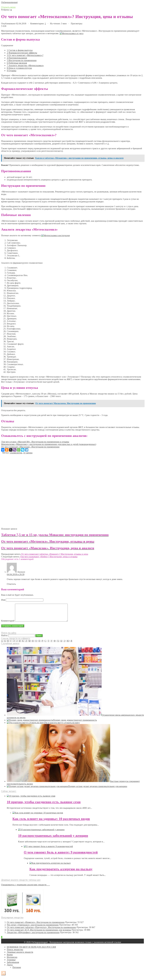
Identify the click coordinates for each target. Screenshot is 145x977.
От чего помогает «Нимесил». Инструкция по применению (36, 922)
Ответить (11, 584)
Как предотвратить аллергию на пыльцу (60, 869)
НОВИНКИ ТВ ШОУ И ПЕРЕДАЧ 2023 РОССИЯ (31, 947)
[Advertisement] (72, 489)
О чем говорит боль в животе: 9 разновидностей (61, 852)
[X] (10, 450)
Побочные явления (17, 63)
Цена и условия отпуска (19, 68)
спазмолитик (16, 453)
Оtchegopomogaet (9, 2)
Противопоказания (17, 58)
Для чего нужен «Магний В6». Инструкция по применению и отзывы (35, 442)
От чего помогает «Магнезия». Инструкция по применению (30, 447)
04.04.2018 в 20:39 (15, 574)
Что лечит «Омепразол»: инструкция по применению (33, 925)
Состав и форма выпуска (20, 50)
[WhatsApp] (18, 450)
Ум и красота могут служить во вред (62, 722)
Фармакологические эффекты (22, 53)
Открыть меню (8, 7)
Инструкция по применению (22, 60)
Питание (16, 967)
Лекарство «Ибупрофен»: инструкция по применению (33, 932)
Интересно (12, 957)
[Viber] (14, 450)
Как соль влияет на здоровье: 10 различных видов (51, 819)
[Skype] (22, 450)
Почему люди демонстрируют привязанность (75, 720)
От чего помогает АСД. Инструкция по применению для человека (39, 930)
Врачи (10, 954)
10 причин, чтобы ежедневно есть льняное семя (44, 802)
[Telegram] (26, 450)
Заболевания (13, 962)
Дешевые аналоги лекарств (20, 952)
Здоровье (11, 959)
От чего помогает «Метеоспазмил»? (25, 55)
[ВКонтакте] (3, 450)
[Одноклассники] (6, 450)
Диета (10, 965)
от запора (27, 453)
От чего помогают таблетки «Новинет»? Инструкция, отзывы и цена (54, 554)
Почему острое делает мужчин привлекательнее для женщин (97, 786)
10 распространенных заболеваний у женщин (53, 835)
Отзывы (11, 70)
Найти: (4, 635)
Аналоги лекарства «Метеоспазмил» (25, 65)
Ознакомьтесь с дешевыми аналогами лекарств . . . (25, 884)
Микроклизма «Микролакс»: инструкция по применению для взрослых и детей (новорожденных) (48, 444)
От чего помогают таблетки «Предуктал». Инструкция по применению (41, 927)
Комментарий (7, 621)
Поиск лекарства (15, 949)
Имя (3, 600)
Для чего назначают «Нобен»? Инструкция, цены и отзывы (48, 556)
